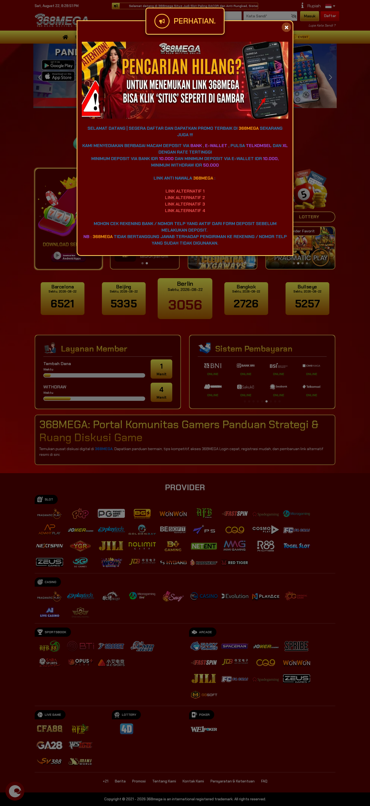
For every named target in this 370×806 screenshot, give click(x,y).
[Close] (286, 27)
